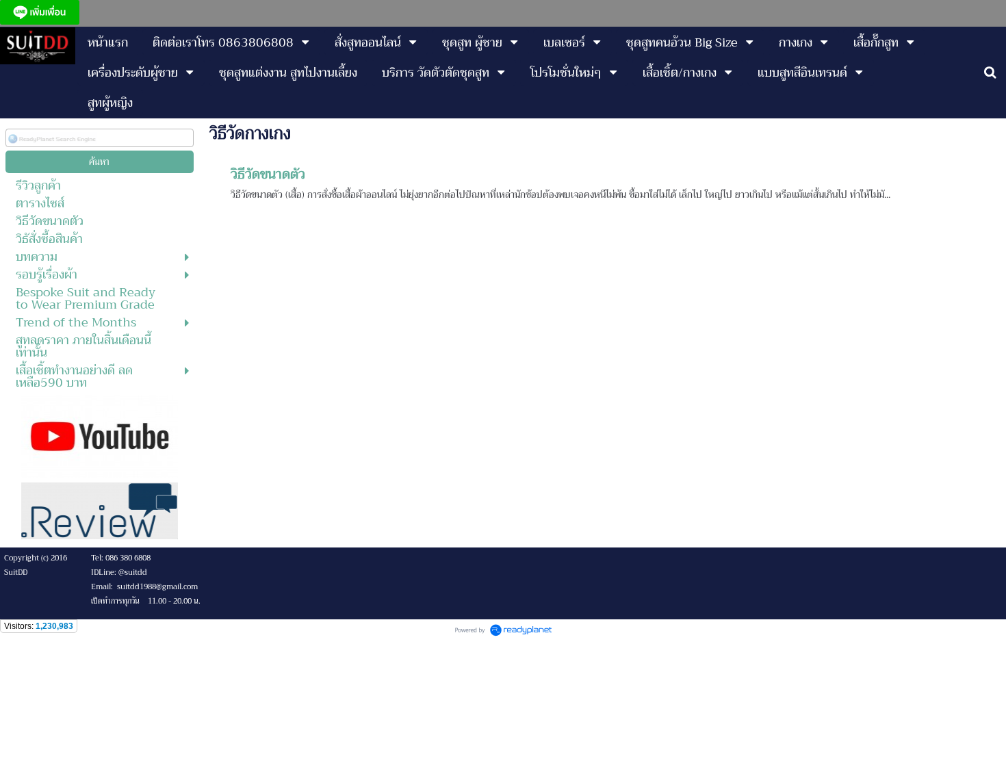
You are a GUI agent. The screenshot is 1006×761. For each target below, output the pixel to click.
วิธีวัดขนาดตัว (268, 174)
